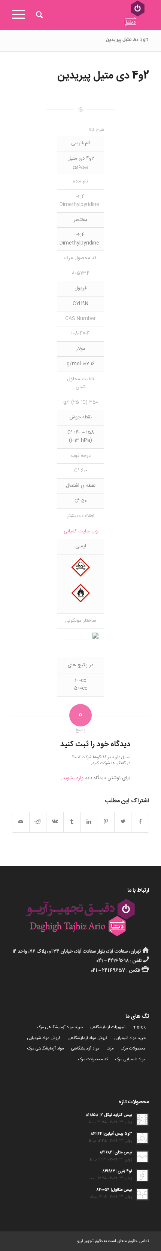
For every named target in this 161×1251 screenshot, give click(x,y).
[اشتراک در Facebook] (139, 822)
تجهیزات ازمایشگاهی (107, 1027)
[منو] (21, 15)
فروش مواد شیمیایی (44, 1038)
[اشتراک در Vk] (54, 822)
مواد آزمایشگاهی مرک (45, 1048)
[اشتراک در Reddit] (38, 822)
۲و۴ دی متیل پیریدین (127, 40)
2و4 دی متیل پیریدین (103, 75)
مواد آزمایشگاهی (85, 1048)
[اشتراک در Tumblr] (72, 822)
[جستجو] (38, 15)
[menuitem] (38, 15)
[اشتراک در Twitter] (123, 822)
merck (139, 1027)
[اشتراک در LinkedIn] (88, 822)
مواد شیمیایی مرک (130, 1059)
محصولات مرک (133, 1048)
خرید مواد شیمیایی (130, 1038)
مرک (110, 1048)
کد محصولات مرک (93, 1059)
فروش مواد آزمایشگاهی (87, 1038)
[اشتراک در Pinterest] (105, 822)
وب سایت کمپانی (81, 531)
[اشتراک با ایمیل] (20, 822)
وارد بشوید (73, 778)
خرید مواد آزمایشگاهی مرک (60, 1027)
